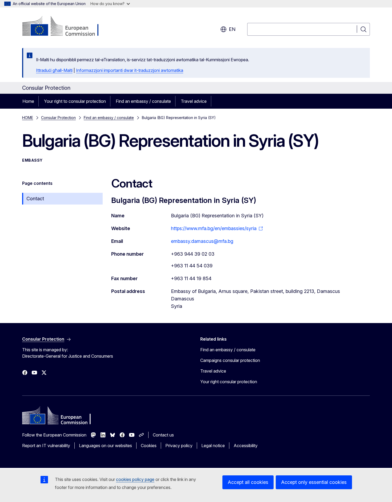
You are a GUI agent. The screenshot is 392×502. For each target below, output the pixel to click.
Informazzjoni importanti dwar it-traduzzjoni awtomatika (129, 70)
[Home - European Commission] (65, 26)
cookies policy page (135, 479)
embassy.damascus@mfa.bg (202, 241)
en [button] (232, 29)
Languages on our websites (105, 445)
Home (28, 101)
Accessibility (246, 445)
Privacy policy (179, 445)
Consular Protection (58, 117)
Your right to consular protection (75, 101)
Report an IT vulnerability (46, 445)
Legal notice (213, 445)
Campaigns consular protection (230, 360)
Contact (35, 198)
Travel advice (194, 101)
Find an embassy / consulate (143, 101)
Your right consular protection (228, 381)
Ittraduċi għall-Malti (54, 70)
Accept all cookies (248, 482)
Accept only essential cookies (314, 482)
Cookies (149, 445)
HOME (27, 117)
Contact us (163, 435)
